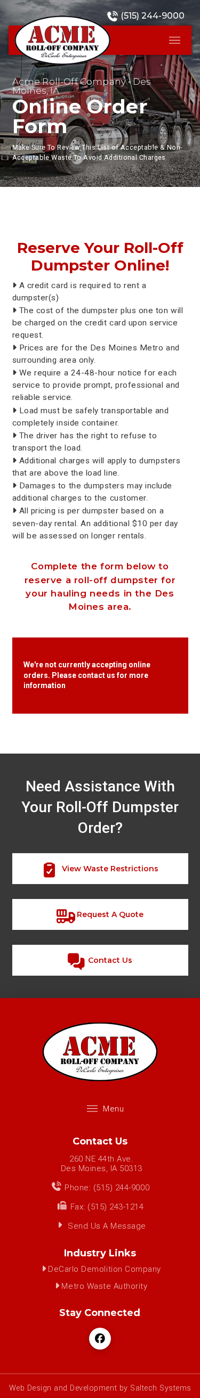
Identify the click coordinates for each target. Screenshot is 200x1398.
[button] (174, 40)
